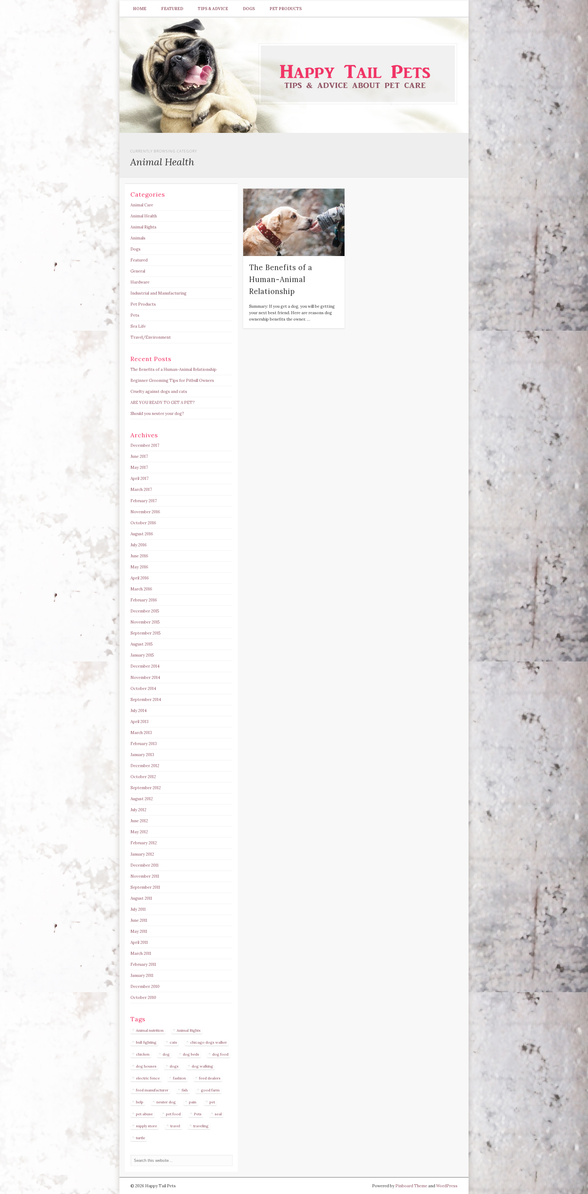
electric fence (148, 1078)
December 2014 (145, 666)
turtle (140, 1138)
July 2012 (138, 809)
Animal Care (141, 205)
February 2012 (143, 843)
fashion (179, 1078)
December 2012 (144, 765)
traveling (201, 1126)
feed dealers (210, 1078)
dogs (174, 1066)
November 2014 (145, 677)
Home (139, 8)
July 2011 (138, 909)
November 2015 (145, 622)
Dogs (249, 8)
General (137, 271)
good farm (210, 1090)
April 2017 (139, 478)
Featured (172, 8)
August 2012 (141, 798)
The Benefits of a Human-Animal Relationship (280, 279)
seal (218, 1114)
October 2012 (143, 776)
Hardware (139, 282)
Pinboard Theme (411, 1185)
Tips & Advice (213, 8)
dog (166, 1054)
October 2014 (143, 688)
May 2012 (139, 831)
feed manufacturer (152, 1090)
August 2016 (141, 534)
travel (175, 1126)
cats (173, 1042)
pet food (173, 1114)
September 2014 (145, 699)
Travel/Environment (150, 337)
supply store (146, 1126)
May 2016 (139, 567)
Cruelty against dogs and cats (158, 391)
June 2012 (139, 820)
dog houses (146, 1066)
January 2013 (142, 754)
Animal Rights (143, 227)
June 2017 (139, 456)
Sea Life (138, 326)
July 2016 (138, 545)
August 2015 (141, 644)
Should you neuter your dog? (157, 413)
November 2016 (145, 511)
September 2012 (145, 787)
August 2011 (141, 898)
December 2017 (144, 445)
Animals (137, 238)
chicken (142, 1054)
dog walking (202, 1066)
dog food (220, 1054)
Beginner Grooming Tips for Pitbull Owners (172, 380)
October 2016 (143, 522)
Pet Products (286, 8)
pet (212, 1102)
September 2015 (145, 633)
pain (192, 1102)
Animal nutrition (150, 1030)
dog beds (191, 1054)
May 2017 (139, 467)
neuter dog (166, 1102)
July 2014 (138, 710)
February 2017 (143, 500)
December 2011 (144, 865)
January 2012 (142, 854)
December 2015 (144, 611)
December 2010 (145, 986)
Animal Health (143, 216)
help (139, 1102)
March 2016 (141, 589)
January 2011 (141, 975)
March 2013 (141, 732)
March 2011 (140, 953)
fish (185, 1090)
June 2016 (139, 556)
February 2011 (143, 964)
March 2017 (141, 489)
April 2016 (139, 578)
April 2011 (139, 942)
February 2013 (143, 743)
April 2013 (139, 721)
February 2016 (143, 600)
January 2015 (142, 655)
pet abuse (144, 1114)
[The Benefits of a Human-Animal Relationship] (294, 222)
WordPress (447, 1185)
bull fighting (146, 1042)
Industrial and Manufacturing (158, 293)
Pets (134, 315)
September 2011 (145, 887)
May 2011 (138, 931)
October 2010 (143, 997)
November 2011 (144, 876)
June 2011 (138, 920)
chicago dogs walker (208, 1042)
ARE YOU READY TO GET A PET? (162, 402)
